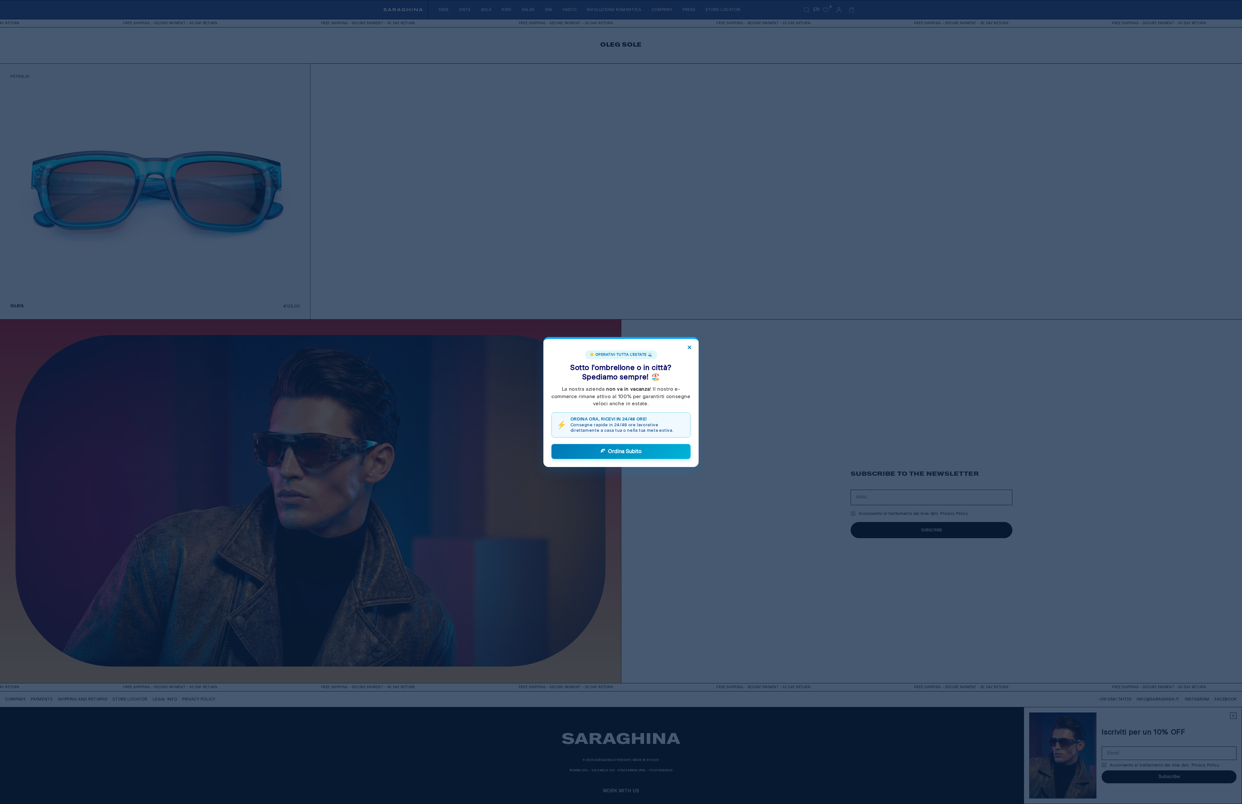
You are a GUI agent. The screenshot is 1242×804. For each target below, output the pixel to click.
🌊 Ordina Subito (621, 451)
